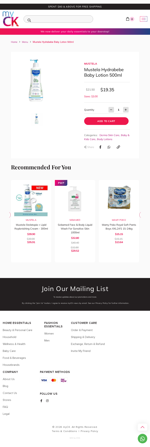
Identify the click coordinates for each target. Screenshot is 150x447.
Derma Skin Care (109, 135)
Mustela (90, 63)
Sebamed (75, 220)
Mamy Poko (119, 220)
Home (14, 41)
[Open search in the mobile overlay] (58, 19)
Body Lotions (104, 139)
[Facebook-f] (41, 400)
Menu (25, 41)
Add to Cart (106, 121)
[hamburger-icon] (143, 19)
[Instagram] (47, 400)
